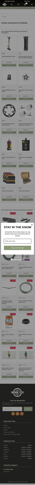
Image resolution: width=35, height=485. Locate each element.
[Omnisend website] (17, 258)
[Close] (32, 225)
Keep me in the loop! (17, 248)
